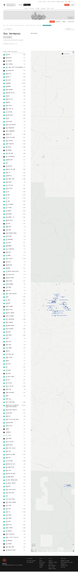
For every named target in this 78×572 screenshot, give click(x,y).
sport (9, 37)
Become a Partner (60, 1)
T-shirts (49, 1)
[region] (53, 301)
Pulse (27, 8)
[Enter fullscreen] (73, 52)
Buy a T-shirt (52, 567)
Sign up (67, 4)
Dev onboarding (30, 562)
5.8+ (5, 37)
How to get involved (31, 560)
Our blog (50, 563)
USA (48, 8)
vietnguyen (11, 43)
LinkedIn (41, 565)
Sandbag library (64, 565)
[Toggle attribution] (73, 551)
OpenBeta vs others (53, 562)
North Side (39, 25)
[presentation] (71, 18)
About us (53, 1)
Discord (44, 1)
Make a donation (52, 565)
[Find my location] (73, 544)
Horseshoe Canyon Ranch (30, 25)
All (53, 8)
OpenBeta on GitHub (65, 560)
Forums (40, 1)
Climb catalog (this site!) (67, 562)
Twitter (41, 567)
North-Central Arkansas (19, 25)
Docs (66, 1)
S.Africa (32, 8)
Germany (43, 8)
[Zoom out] (73, 548)
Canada (38, 8)
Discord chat (42, 562)
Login (72, 4)
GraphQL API (63, 563)
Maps (21, 4)
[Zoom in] (73, 546)
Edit (53, 21)
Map (65, 21)
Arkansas (11, 25)
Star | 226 (72, 1)
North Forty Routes (47, 25)
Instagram (41, 563)
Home (4, 25)
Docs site (63, 567)
